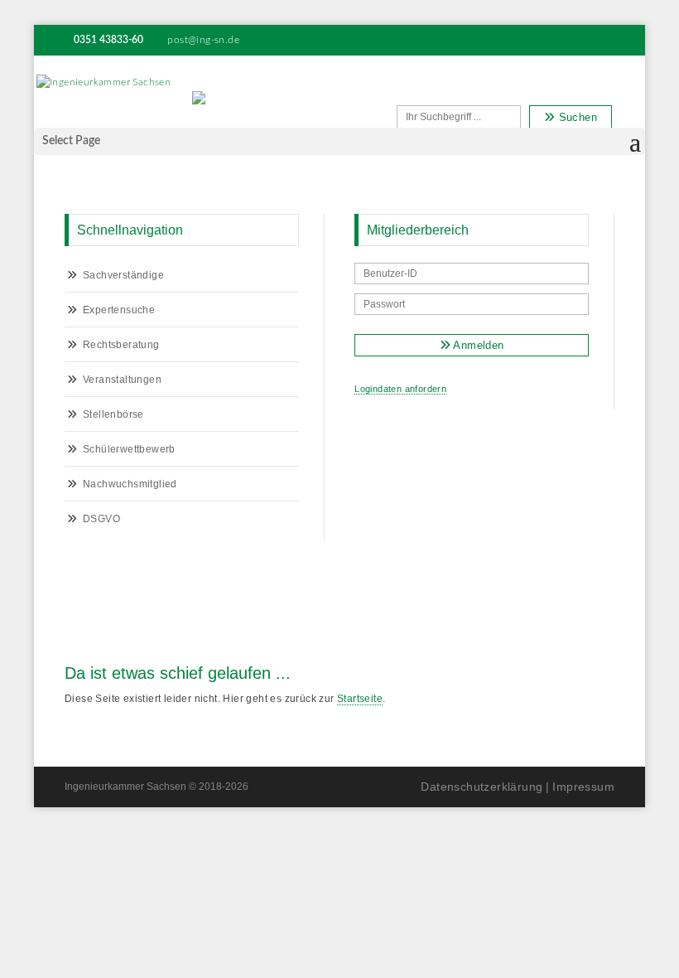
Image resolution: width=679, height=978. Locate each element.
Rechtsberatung (121, 345)
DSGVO (101, 519)
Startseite (360, 698)
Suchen (576, 117)
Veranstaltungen (122, 379)
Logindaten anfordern (400, 389)
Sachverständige (123, 275)
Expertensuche (119, 310)
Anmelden (477, 345)
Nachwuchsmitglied (130, 484)
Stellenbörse (113, 414)
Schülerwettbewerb (129, 449)
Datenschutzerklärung (481, 786)
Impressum (583, 786)
